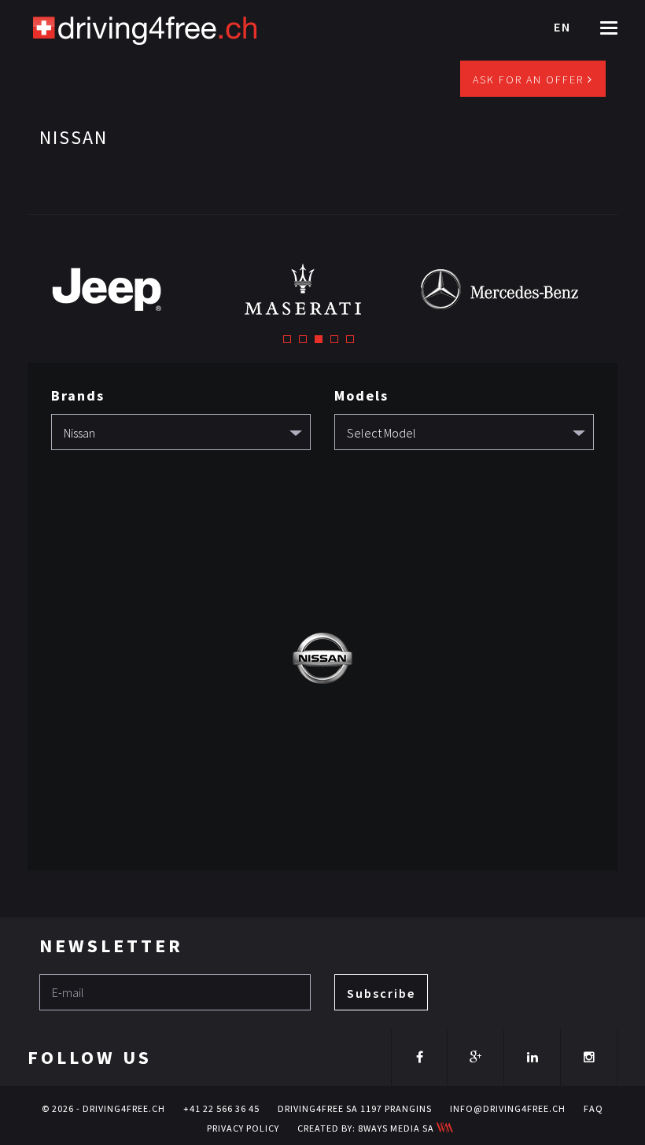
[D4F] (146, 27)
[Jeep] (126, 288)
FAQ (593, 1108)
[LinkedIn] (532, 1057)
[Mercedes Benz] (519, 288)
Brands (78, 395)
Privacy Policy (243, 1128)
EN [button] (562, 27)
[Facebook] (419, 1057)
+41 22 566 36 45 (221, 1108)
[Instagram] (589, 1057)
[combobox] (181, 432)
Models (361, 395)
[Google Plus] (475, 1057)
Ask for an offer (530, 79)
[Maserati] (322, 288)
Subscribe (381, 993)
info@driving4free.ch (508, 1108)
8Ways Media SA (397, 1128)
